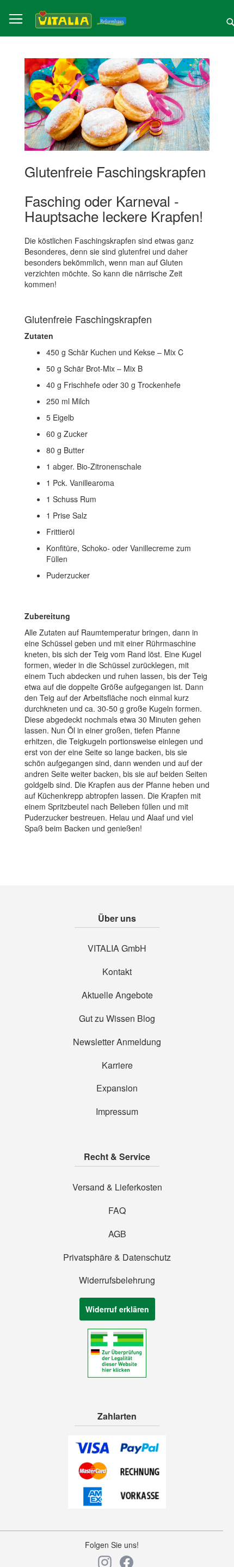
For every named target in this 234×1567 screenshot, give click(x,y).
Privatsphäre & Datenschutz (117, 1257)
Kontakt (117, 972)
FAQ (117, 1211)
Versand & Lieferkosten (117, 1187)
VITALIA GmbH (117, 948)
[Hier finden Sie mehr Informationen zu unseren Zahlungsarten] (117, 1505)
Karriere (117, 1065)
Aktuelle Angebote (117, 995)
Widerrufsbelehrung (117, 1280)
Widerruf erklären (117, 1309)
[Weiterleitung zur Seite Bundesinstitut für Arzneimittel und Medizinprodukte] (117, 1374)
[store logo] (80, 18)
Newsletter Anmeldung (117, 1042)
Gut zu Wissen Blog (117, 1019)
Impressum (117, 1112)
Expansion (117, 1088)
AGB (117, 1234)
